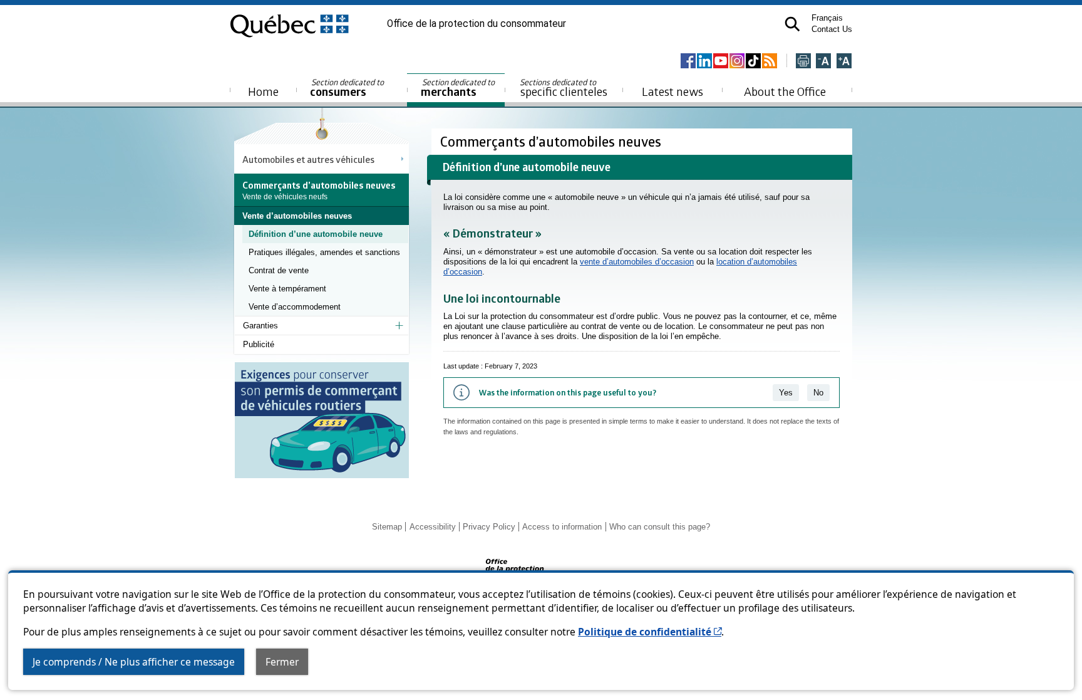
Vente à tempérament (287, 288)
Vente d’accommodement (295, 306)
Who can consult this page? (659, 526)
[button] (792, 24)
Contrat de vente (279, 270)
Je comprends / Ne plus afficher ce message (134, 662)
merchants (459, 88)
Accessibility (433, 526)
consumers (348, 88)
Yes (786, 392)
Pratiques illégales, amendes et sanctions (324, 252)
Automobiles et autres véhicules (308, 159)
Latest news (672, 91)
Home (263, 91)
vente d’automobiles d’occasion (637, 261)
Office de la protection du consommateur (476, 23)
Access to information (562, 526)
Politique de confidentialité (649, 632)
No (818, 392)
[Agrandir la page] (844, 61)
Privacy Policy (489, 526)
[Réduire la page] (823, 61)
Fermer (282, 662)
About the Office (785, 91)
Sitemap (387, 526)
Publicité (258, 344)
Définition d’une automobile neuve (316, 234)
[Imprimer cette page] (803, 61)
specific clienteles (563, 87)
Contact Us (832, 29)
